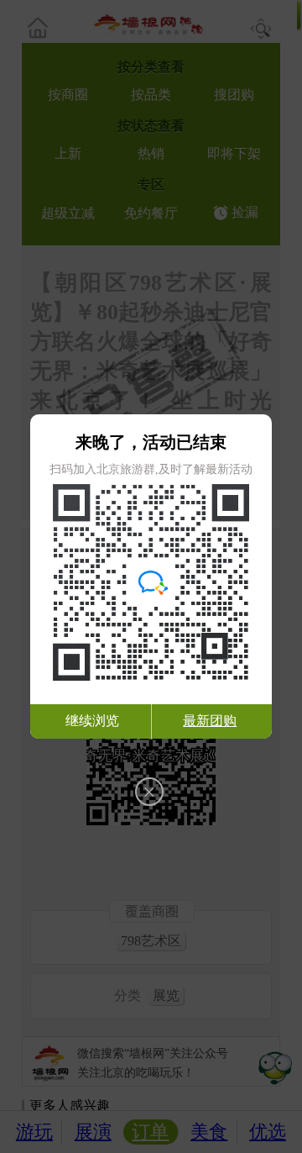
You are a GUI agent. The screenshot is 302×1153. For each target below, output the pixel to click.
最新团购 (210, 720)
